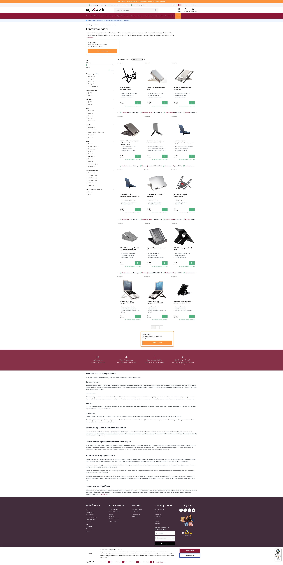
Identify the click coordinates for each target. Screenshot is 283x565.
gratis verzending (101, 5)
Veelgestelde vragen (114, 511)
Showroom (158, 514)
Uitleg (97, 74)
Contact (111, 514)
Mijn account (135, 516)
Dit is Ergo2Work (159, 509)
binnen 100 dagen (130, 112)
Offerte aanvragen (137, 509)
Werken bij (157, 523)
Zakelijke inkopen (136, 511)
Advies (156, 511)
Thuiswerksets (169, 16)
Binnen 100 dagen (139, 5)
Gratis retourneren (114, 509)
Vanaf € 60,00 (93, 5)
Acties (178, 16)
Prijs (87, 60)
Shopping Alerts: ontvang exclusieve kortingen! (162, 528)
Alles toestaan (190, 550)
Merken (88, 524)
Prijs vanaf (88, 62)
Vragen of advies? (114, 5)
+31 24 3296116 (152, 112)
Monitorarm (148, 16)
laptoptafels (104, 494)
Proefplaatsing (136, 514)
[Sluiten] (281, 1)
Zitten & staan (98, 16)
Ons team (157, 521)
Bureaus (88, 16)
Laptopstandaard (136, 16)
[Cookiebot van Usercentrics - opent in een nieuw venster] (90, 562)
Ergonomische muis (122, 16)
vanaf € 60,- (173, 112)
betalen (190, 112)
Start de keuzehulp (103, 51)
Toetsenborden (110, 16)
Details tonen (159, 562)
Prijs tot (88, 67)
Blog (156, 519)
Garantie (111, 516)
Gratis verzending (113, 519)
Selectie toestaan (190, 555)
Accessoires (158, 16)
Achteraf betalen (113, 521)
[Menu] (281, 549)
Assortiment (158, 516)
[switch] (124, 562)
